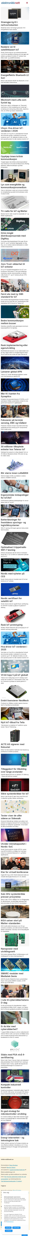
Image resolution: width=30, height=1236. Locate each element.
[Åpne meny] (27, 3)
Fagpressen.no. (10, 1221)
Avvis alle (8, 1227)
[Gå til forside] (12, 3)
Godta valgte (16, 1227)
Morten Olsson (11, 1167)
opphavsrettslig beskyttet (17, 1170)
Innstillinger (25, 1235)
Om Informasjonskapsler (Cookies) (11, 1181)
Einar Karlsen (13, 1165)
